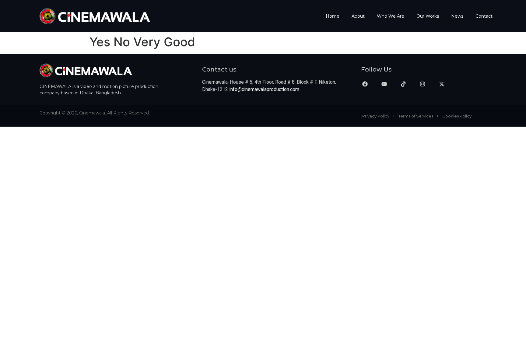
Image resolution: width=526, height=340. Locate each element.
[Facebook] (364, 84)
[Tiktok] (403, 84)
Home (332, 16)
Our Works (427, 16)
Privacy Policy (375, 116)
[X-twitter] (441, 84)
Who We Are (390, 16)
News (457, 16)
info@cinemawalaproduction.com (264, 89)
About (358, 16)
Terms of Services (415, 116)
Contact (484, 16)
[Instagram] (422, 84)
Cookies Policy (457, 116)
